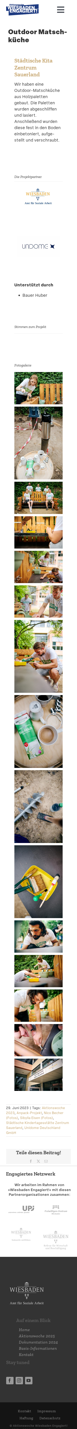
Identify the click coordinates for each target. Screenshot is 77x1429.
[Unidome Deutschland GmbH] (38, 239)
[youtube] (28, 1380)
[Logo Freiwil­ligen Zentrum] (56, 1201)
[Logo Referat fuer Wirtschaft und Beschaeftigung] (56, 1230)
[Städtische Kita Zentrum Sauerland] (38, 190)
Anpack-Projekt (29, 1113)
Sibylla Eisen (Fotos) (36, 1118)
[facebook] (10, 1380)
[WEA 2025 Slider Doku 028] (22, 6)
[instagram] (19, 1380)
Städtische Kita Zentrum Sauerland (33, 67)
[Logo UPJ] (21, 1201)
